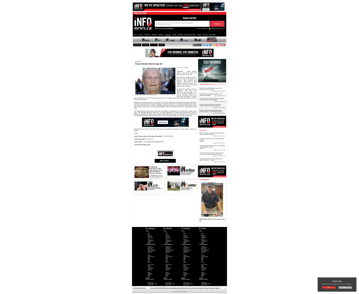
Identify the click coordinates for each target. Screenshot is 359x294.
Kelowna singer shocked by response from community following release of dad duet (210, 105)
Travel (149, 270)
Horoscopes (150, 267)
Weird (149, 243)
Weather (154, 35)
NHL (149, 261)
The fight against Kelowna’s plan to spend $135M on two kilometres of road (212, 146)
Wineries (150, 252)
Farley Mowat (138, 141)
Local (149, 233)
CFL (149, 254)
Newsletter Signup (214, 288)
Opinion (160, 35)
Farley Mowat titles (139, 139)
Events (174, 35)
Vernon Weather (203, 244)
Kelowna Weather (168, 244)
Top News (150, 239)
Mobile (184, 291)
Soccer (149, 262)
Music (149, 275)
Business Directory (190, 35)
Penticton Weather (186, 244)
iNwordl (180, 35)
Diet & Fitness (151, 264)
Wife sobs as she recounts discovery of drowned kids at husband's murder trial (212, 133)
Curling (149, 255)
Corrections (150, 237)
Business (150, 235)
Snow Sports (151, 251)
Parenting (150, 269)
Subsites (205, 35)
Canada (149, 236)
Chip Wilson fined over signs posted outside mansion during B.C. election (211, 159)
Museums (150, 248)
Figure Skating (151, 256)
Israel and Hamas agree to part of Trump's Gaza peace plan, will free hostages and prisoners (212, 153)
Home (135, 35)
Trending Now (151, 241)
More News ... (165, 161)
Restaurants (150, 282)
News (140, 35)
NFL (149, 260)
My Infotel (212, 35)
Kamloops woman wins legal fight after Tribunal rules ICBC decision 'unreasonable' (212, 99)
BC (148, 234)
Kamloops (137, 45)
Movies (149, 274)
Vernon (162, 45)
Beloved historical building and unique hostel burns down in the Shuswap (211, 88)
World (149, 242)
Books (149, 272)
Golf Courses (151, 247)
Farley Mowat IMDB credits (142, 144)
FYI (148, 238)
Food (149, 265)
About (199, 35)
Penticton (154, 45)
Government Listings (152, 283)
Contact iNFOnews (172, 288)
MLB (149, 257)
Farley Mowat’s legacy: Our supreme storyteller (148, 136)
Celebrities (150, 273)
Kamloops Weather (150, 244)
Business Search (150, 279)
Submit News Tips (183, 288)
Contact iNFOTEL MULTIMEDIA (158, 288)
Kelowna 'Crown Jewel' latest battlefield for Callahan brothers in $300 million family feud (211, 111)
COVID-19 (147, 35)
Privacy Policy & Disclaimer (196, 288)
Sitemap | (207, 288)
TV (148, 276)
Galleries (150, 246)
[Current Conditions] (210, 29)
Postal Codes (151, 284)
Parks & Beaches (152, 250)
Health (149, 266)
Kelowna (145, 45)
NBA (149, 259)
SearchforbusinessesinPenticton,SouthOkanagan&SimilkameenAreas (174, 24)
